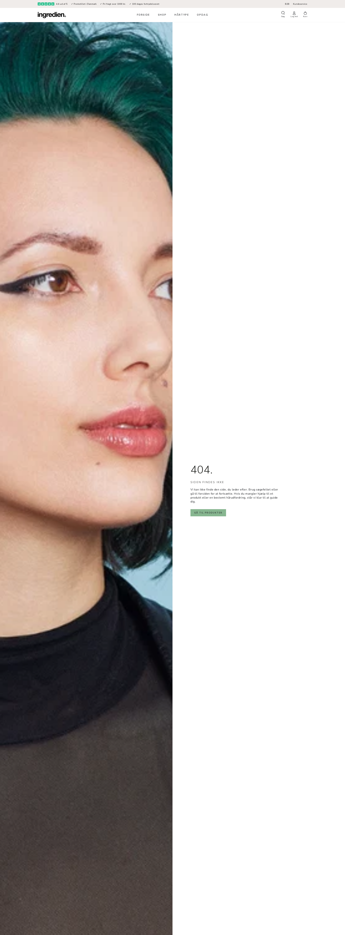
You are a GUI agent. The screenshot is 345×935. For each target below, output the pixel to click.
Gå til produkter (208, 512)
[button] (283, 15)
